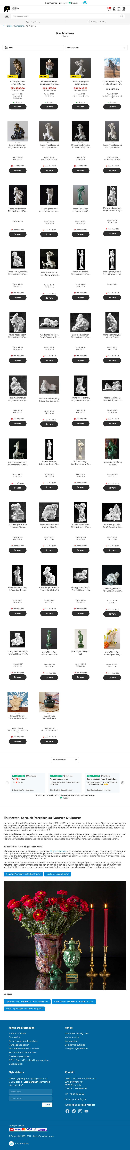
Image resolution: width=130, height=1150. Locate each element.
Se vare (17, 107)
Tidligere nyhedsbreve (76, 1049)
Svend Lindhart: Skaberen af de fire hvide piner (27, 1001)
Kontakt (70, 1072)
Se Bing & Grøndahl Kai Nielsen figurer (23, 874)
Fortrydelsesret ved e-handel (24, 1049)
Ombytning (15, 1037)
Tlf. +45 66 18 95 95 (74, 1094)
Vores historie (72, 1037)
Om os (69, 1028)
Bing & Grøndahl (58, 851)
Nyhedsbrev (16, 1072)
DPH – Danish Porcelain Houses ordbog (29, 1060)
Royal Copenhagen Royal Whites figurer (24, 1009)
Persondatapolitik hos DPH (22, 1053)
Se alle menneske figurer (58, 874)
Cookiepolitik (15, 1064)
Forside (9, 26)
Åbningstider (71, 1041)
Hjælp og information (22, 1028)
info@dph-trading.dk (75, 1099)
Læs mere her (31, 1082)
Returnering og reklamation (23, 1041)
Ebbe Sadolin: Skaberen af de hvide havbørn (73, 1001)
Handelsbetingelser (19, 1045)
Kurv (123, 10)
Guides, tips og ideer (19, 1056)
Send (47, 1105)
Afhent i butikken (17, 1034)
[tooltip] (17, 83)
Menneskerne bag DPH (77, 1034)
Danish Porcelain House (14, 9)
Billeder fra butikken (75, 1045)
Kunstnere (19, 26)
